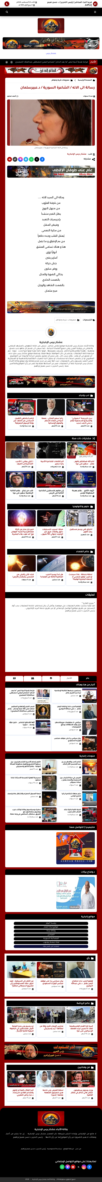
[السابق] (7, 62)
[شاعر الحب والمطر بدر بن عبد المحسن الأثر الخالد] (89, 767)
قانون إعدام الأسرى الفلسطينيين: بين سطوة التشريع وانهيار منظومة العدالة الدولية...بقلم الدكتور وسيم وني (25, 764)
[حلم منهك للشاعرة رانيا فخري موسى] (89, 798)
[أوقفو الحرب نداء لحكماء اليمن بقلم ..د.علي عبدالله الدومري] (89, 711)
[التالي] (11, 62)
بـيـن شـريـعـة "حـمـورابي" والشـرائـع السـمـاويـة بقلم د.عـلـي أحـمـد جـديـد (81, 420)
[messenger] (67, 1166)
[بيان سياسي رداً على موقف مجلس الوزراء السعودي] (89, 743)
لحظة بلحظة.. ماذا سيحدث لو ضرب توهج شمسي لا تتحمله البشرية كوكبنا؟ (80, 577)
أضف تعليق (11, 96)
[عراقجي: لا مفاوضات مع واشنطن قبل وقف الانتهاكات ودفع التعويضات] (89, 727)
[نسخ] (15, 159)
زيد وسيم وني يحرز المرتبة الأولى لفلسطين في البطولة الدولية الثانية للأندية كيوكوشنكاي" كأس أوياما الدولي (21, 1031)
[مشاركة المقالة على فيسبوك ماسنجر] (20, 159)
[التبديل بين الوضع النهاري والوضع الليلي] (7, 3)
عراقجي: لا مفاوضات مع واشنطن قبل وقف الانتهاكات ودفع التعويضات (68, 725)
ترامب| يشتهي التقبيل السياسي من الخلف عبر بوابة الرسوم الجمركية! (24, 420)
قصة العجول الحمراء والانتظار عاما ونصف (24, 794)
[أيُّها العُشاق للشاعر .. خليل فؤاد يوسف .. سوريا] (43, 727)
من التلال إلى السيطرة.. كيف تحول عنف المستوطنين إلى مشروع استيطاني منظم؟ (21, 983)
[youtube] (73, 1166)
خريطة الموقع (68, 1149)
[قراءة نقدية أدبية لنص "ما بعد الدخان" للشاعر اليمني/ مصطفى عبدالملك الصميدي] (43, 695)
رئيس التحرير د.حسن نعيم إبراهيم (33, 1149)
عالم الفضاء (82, 552)
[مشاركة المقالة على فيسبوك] (42, 159)
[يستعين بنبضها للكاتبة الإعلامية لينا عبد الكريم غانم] (89, 695)
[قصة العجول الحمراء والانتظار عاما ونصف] (49, 798)
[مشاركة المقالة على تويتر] (36, 159)
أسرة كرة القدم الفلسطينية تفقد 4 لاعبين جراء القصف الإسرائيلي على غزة (81, 1028)
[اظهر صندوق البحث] (7, 12)
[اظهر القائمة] (95, 12)
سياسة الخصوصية (54, 1149)
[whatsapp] (62, 1166)
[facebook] (89, 1166)
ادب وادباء (84, 395)
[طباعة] (9, 159)
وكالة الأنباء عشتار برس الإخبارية (43, 1179)
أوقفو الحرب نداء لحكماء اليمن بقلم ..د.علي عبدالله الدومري (82, 983)
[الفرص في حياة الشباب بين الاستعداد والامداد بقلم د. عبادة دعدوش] (89, 783)
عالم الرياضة (83, 1003)
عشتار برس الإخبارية (76, 154)
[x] (78, 1166)
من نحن (78, 1149)
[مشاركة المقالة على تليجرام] (26, 159)
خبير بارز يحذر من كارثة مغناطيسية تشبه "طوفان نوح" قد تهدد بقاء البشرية (22, 532)
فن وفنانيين (84, 1067)
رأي (88, 958)
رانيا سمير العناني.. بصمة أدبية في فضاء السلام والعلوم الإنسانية (52, 420)
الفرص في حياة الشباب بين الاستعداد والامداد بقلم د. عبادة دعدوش (70, 780)
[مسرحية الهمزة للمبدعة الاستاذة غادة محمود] (49, 783)
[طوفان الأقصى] (51, 177)
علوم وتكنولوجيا (81, 506)
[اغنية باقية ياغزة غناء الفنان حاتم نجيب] (89, 814)
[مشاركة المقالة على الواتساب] (31, 159)
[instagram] (84, 1166)
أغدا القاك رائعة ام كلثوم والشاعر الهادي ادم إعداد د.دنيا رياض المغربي (23, 1092)
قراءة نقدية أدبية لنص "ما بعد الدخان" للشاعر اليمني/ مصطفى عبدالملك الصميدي (51, 62)
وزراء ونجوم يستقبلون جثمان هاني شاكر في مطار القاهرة (82, 1092)
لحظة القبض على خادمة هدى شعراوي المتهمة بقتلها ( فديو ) (53, 1092)
